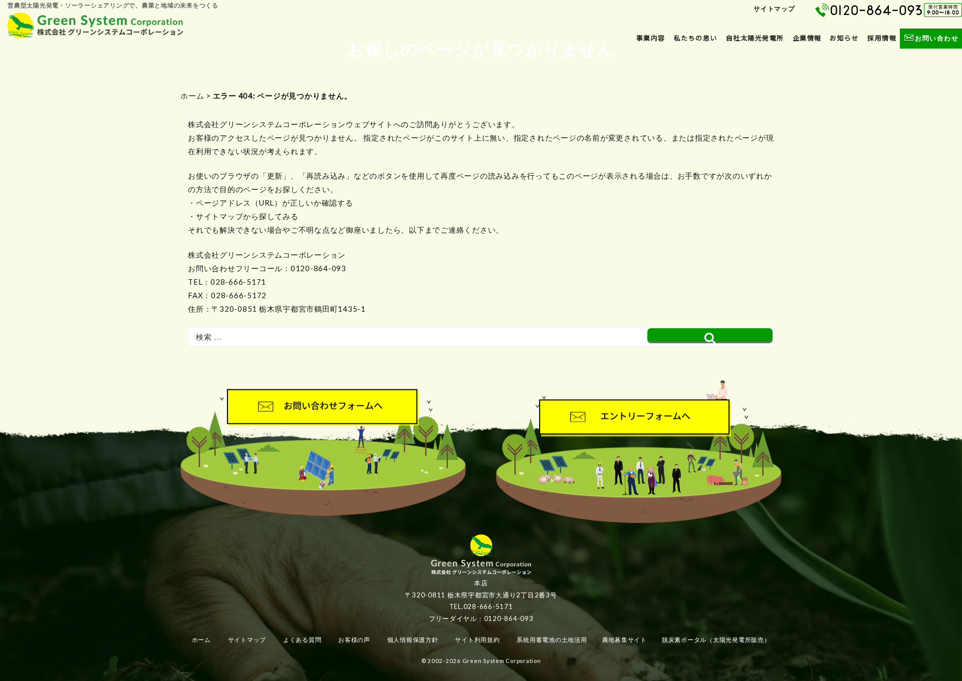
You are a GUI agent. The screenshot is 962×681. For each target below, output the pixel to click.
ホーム (192, 95)
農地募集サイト (624, 639)
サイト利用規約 (477, 639)
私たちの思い (695, 38)
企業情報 (807, 38)
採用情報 (881, 38)
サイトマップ (774, 9)
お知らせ (844, 38)
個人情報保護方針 (412, 639)
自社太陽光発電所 (755, 38)
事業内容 (650, 38)
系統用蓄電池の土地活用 (552, 639)
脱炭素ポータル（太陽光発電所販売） (716, 639)
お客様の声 (354, 639)
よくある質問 (302, 639)
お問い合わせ (936, 38)
